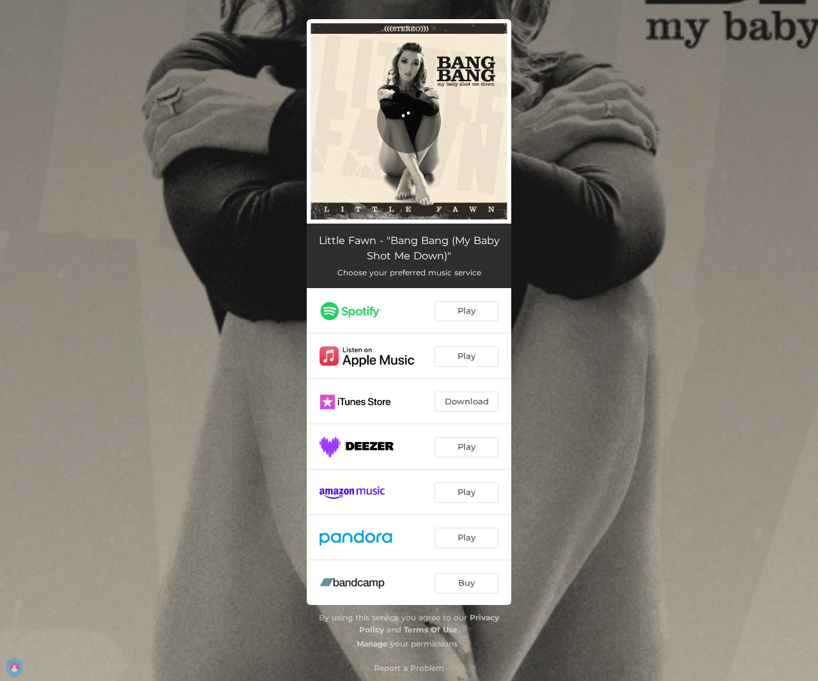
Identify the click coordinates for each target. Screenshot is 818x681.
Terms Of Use (431, 629)
